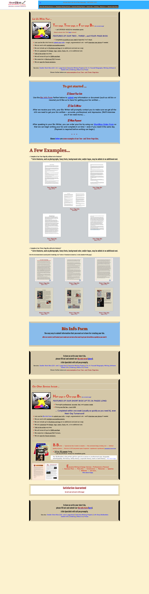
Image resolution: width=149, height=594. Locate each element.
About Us (102, 6)
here (70, 32)
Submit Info (89, 6)
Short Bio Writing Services (46, 6)
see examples (99, 26)
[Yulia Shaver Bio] (44, 299)
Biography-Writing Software (63, 6)
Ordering (96, 6)
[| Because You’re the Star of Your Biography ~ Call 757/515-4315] (17, 4)
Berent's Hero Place (113, 6)
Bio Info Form (47, 416)
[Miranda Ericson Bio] (52, 225)
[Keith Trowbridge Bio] (44, 269)
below (57, 139)
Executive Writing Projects (78, 6)
